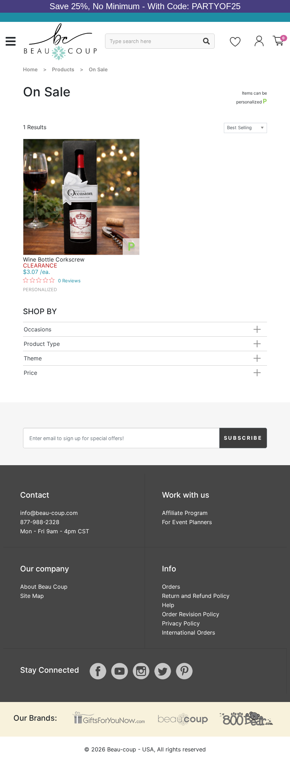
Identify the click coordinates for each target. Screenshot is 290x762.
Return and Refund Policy (196, 595)
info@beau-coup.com (49, 512)
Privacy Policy (181, 623)
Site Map (32, 595)
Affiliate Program (185, 512)
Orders (171, 586)
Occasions (37, 329)
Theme (33, 358)
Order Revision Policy (190, 614)
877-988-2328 (39, 522)
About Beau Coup (44, 586)
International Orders (188, 632)
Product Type (42, 343)
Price (30, 372)
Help (168, 604)
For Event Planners (187, 522)
